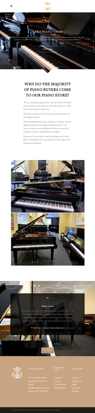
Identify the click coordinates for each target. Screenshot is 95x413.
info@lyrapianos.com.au (38, 387)
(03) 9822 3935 (41, 391)
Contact (75, 377)
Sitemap (75, 391)
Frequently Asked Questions (76, 384)
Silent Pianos (60, 387)
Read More (47, 350)
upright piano (39, 37)
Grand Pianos (60, 384)
